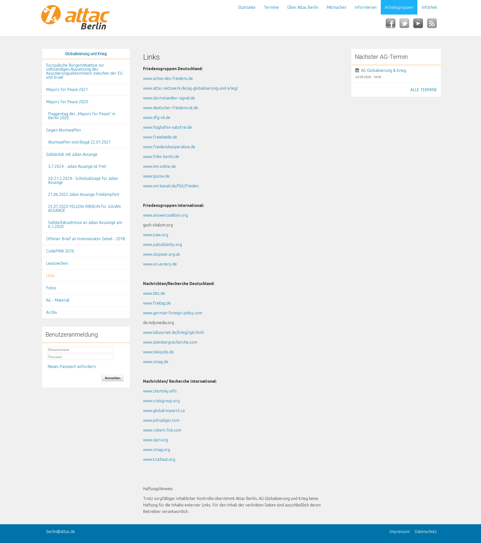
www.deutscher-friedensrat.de (170, 107)
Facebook (393, 25)
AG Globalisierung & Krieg (383, 70)
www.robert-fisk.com (162, 430)
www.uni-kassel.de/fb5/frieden (171, 186)
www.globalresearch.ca (164, 410)
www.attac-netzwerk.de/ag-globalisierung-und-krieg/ (190, 88)
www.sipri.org (155, 440)
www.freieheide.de (160, 137)
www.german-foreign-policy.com (172, 313)
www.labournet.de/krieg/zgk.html (173, 332)
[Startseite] (86, 18)
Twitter (406, 25)
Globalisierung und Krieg (86, 53)
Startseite (247, 7)
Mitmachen (336, 7)
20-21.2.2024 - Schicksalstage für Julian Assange (83, 180)
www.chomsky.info (160, 391)
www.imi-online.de (159, 166)
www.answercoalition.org (165, 215)
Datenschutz (426, 531)
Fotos (51, 288)
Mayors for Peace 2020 (67, 101)
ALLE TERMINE (423, 89)
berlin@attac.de (60, 531)
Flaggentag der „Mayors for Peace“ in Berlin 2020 (81, 115)
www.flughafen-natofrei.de (167, 127)
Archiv (51, 312)
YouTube (420, 25)
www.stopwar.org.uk (161, 254)
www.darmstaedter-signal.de (169, 98)
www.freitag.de (157, 303)
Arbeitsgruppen (399, 7)
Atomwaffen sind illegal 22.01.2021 (79, 142)
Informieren (366, 7)
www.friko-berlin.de (161, 156)
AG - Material (57, 300)
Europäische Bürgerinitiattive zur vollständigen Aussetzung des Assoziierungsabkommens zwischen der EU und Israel (84, 71)
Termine (271, 7)
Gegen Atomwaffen (63, 130)
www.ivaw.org (155, 234)
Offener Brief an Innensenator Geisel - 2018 (85, 238)
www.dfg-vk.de (156, 117)
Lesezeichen (57, 263)
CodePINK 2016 (60, 251)
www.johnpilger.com (161, 420)
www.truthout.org (159, 459)
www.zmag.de (155, 361)
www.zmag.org (156, 449)
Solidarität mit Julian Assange (71, 154)
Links (50, 275)
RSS (434, 25)
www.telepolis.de (158, 352)
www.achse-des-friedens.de (168, 78)
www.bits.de (154, 293)
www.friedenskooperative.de (169, 147)
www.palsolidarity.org (162, 244)
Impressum (400, 531)
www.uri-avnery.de (160, 264)
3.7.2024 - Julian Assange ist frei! (77, 166)
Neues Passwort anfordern (72, 366)
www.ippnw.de (156, 176)
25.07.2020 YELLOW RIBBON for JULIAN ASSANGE (84, 208)
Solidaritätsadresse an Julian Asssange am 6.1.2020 (85, 224)
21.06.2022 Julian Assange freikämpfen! (83, 194)
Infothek (429, 7)
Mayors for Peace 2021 (67, 89)
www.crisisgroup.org (161, 400)
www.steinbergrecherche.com (170, 342)
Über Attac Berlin (302, 7)
